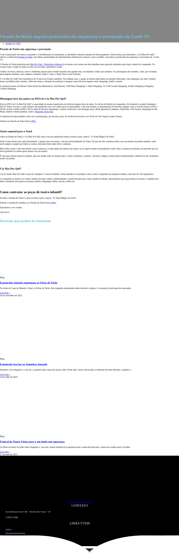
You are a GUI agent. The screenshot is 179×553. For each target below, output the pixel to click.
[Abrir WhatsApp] (172, 546)
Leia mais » (5, 293)
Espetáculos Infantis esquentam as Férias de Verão (28, 282)
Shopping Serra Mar (44, 111)
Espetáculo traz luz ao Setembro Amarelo (23, 364)
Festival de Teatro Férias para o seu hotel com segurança (32, 441)
